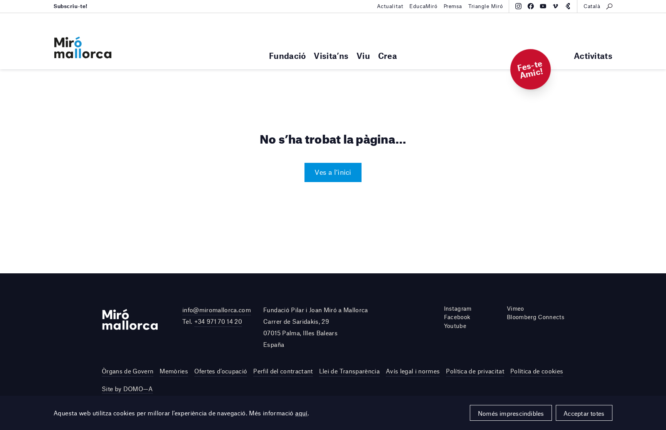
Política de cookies (536, 371)
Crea (387, 55)
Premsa (453, 6)
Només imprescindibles (511, 413)
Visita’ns (331, 55)
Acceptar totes (583, 413)
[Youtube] (543, 6)
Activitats (593, 55)
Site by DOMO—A (127, 388)
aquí (301, 413)
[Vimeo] (555, 6)
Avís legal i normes (413, 371)
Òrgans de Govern (127, 371)
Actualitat (390, 6)
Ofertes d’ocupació (220, 371)
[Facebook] (531, 6)
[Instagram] (518, 6)
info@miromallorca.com (216, 309)
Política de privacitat (475, 371)
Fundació (287, 55)
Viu (363, 55)
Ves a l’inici (332, 172)
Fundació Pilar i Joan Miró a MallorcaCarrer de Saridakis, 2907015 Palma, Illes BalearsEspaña (315, 327)
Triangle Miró (485, 6)
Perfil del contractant (283, 371)
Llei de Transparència (349, 371)
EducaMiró (423, 6)
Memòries (174, 371)
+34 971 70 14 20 (218, 321)
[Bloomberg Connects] (568, 6)
